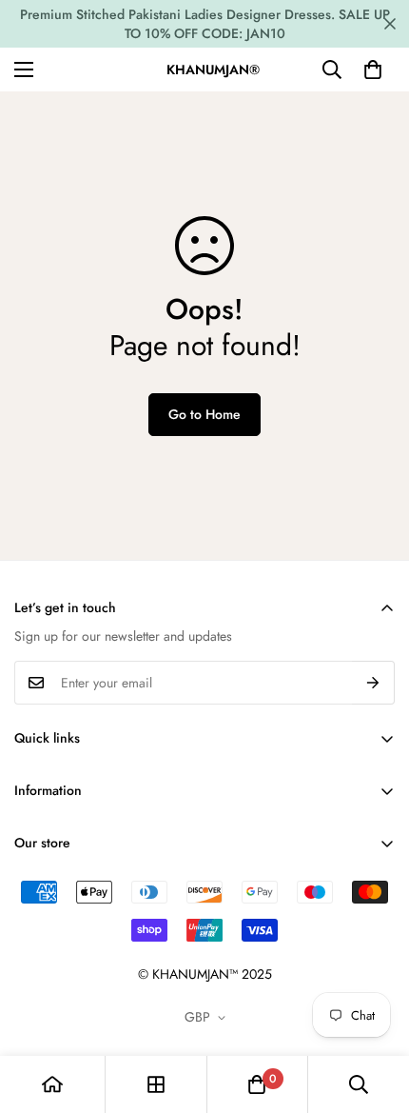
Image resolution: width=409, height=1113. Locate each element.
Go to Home (204, 414)
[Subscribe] (373, 683)
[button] (373, 69)
